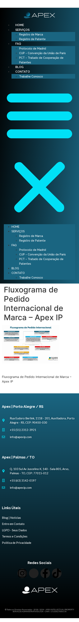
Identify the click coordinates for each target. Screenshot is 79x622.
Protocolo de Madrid (32, 48)
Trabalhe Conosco (31, 76)
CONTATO (22, 71)
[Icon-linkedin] (34, 573)
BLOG (19, 67)
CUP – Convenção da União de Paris (42, 53)
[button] (39, 151)
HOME (19, 25)
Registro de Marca (31, 34)
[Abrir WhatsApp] (69, 612)
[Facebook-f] (45, 573)
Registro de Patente (32, 39)
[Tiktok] (57, 573)
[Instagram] (22, 573)
